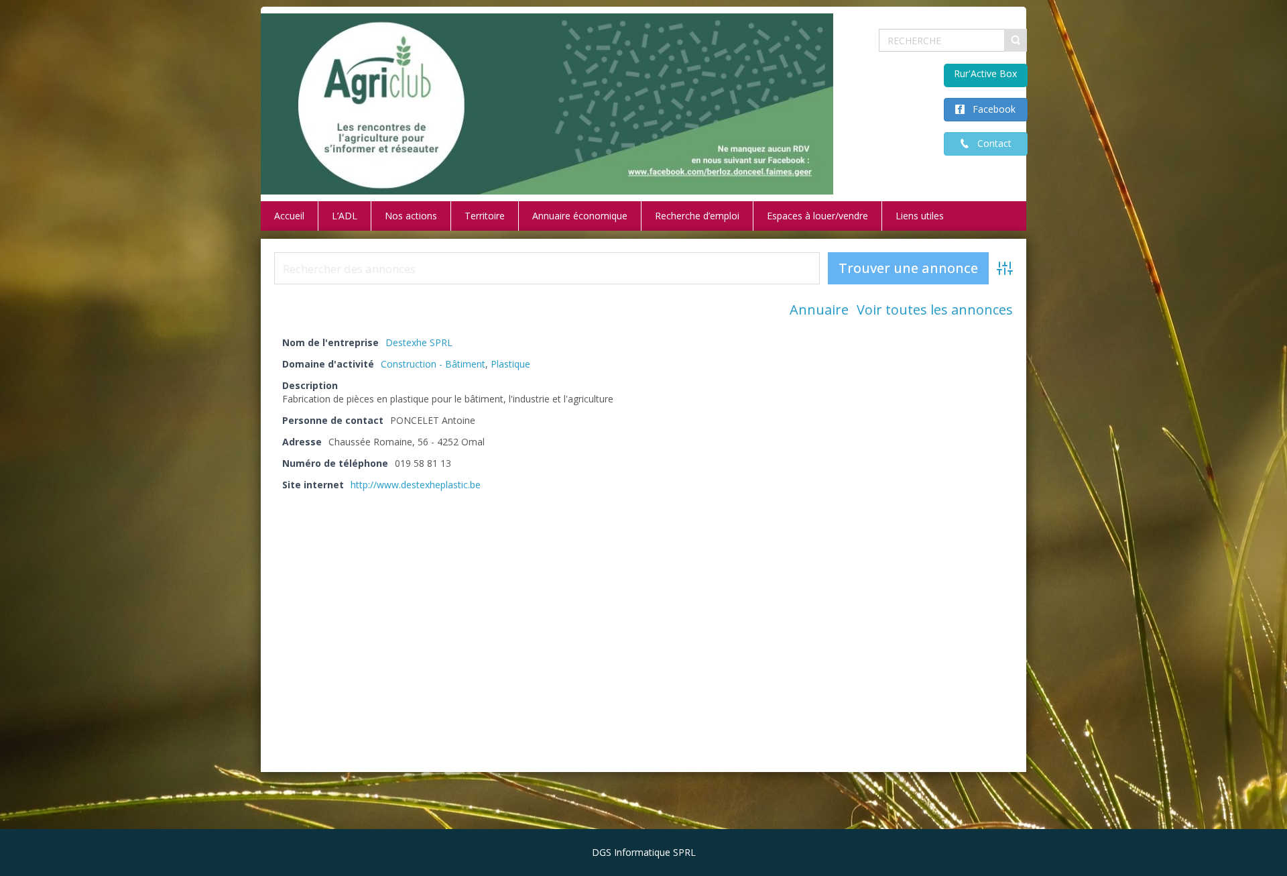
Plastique (510, 364)
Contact (990, 143)
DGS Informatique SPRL (644, 852)
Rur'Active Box (985, 73)
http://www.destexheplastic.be (416, 484)
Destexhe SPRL (418, 342)
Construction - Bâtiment (433, 364)
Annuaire (819, 309)
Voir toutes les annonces (935, 309)
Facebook (990, 109)
